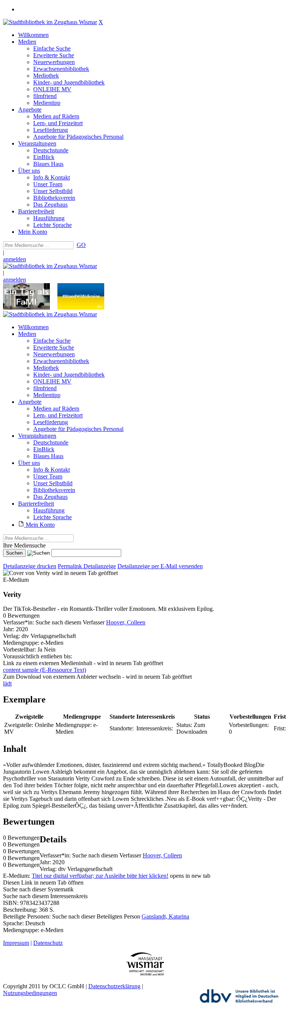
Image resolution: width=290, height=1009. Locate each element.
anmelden (14, 259)
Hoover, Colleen (125, 622)
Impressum (16, 943)
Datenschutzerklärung (114, 986)
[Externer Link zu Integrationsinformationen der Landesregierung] (80, 307)
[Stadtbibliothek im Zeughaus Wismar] (50, 22)
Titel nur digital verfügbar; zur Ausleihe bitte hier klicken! (100, 876)
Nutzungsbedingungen (30, 993)
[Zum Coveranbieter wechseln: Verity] (26, 573)
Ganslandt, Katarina (165, 916)
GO (81, 245)
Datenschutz (48, 943)
